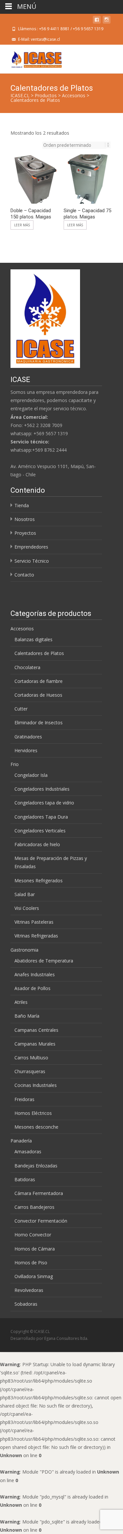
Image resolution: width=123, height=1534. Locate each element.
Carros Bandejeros (34, 1207)
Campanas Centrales (36, 1030)
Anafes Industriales (34, 974)
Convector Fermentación (40, 1221)
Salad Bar (24, 894)
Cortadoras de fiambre (38, 681)
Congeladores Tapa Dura (41, 817)
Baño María (26, 1016)
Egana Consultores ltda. (66, 1338)
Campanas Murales (34, 1044)
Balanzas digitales (33, 639)
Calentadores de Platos (39, 653)
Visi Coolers (26, 908)
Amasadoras (27, 1151)
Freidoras (24, 1099)
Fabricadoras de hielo (37, 844)
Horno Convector (32, 1234)
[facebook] (97, 21)
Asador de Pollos (32, 988)
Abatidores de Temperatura (43, 961)
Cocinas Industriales (35, 1085)
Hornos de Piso (30, 1262)
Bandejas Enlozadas (35, 1165)
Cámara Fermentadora (38, 1193)
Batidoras (24, 1179)
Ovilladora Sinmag (33, 1276)
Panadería (21, 1141)
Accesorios (22, 628)
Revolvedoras (28, 1290)
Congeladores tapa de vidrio (44, 803)
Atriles (21, 1002)
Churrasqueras (29, 1071)
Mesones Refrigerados (38, 880)
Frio (14, 764)
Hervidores (25, 750)
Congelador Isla (31, 775)
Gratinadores (28, 736)
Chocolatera (27, 667)
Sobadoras (25, 1304)
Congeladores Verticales (40, 830)
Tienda (21, 505)
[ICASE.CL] (31, 58)
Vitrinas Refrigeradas (36, 936)
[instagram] (107, 21)
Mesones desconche (36, 1127)
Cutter (21, 709)
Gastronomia (24, 950)
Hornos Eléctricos (33, 1113)
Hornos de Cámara (34, 1249)
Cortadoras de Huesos (38, 695)
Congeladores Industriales (42, 789)
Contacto (24, 575)
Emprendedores (31, 547)
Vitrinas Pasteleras (33, 922)
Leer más (22, 225)
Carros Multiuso (31, 1057)
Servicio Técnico (31, 561)
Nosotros (24, 519)
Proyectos (25, 533)
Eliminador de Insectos (38, 722)
